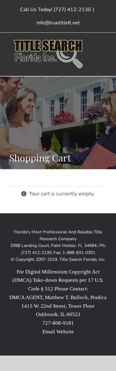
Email (48, 332)
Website (65, 332)
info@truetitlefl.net (58, 22)
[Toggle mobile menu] (103, 42)
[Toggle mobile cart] (104, 48)
